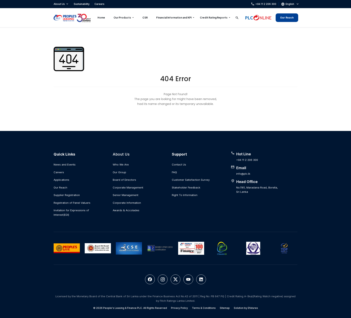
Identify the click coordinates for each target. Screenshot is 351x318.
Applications (61, 179)
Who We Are (121, 164)
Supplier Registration (67, 195)
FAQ (174, 172)
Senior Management (125, 195)
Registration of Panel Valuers (72, 202)
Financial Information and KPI (174, 17)
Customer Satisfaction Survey (191, 179)
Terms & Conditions (204, 307)
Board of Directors (124, 179)
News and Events (65, 164)
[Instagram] (163, 279)
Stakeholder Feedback (186, 187)
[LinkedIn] (201, 279)
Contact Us (179, 164)
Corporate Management (128, 187)
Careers (99, 3)
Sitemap (225, 307)
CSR (145, 17)
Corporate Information (127, 202)
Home (101, 17)
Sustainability (82, 3)
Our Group (119, 172)
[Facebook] (150, 279)
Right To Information (184, 195)
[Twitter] (175, 279)
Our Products (122, 17)
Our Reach (287, 17)
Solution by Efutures (246, 307)
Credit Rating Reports (214, 17)
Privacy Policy (179, 307)
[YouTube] (188, 279)
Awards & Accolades (126, 210)
